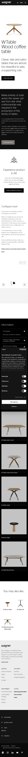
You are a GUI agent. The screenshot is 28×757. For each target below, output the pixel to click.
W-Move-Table (5, 537)
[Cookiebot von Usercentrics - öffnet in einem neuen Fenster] (19, 349)
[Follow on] (2, 752)
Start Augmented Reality (14, 190)
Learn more (4, 662)
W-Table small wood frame (9, 472)
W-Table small (5, 505)
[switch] (24, 381)
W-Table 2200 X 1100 (7, 440)
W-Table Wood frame (7, 570)
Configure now (8, 78)
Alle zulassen (14, 402)
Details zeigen (19, 397)
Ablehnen (14, 406)
